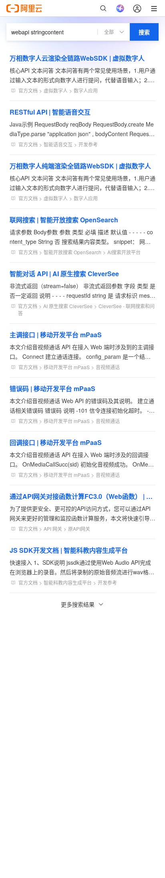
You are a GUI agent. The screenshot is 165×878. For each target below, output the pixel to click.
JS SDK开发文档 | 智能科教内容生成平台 (69, 550)
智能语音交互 (58, 144)
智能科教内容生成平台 (68, 582)
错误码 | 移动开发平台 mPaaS (52, 388)
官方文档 (28, 90)
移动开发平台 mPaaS (67, 367)
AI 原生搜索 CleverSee (68, 306)
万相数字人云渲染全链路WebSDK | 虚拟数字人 (77, 58)
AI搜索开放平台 (124, 252)
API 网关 (53, 528)
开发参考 (88, 144)
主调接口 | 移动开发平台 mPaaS (56, 334)
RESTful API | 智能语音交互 (50, 112)
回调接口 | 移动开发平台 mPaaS (56, 442)
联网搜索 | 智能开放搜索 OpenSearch (64, 219)
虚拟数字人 (56, 90)
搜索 (144, 32)
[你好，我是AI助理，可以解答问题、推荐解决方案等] (120, 8)
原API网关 (79, 528)
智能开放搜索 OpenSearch (72, 252)
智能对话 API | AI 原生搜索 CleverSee (64, 273)
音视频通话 (108, 367)
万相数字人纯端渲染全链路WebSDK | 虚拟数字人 (80, 165)
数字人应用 (86, 90)
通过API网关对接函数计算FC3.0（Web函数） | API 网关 (82, 496)
